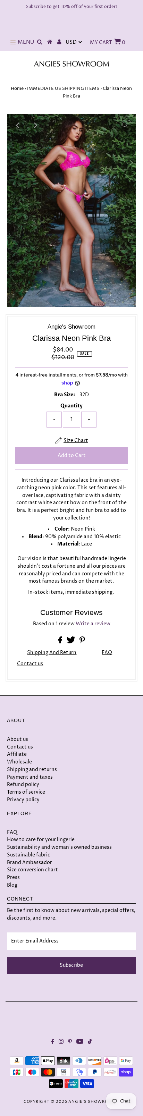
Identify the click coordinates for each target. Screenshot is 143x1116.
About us (17, 739)
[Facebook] (53, 1042)
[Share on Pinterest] (82, 642)
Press (13, 877)
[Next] (35, 125)
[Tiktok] (89, 1042)
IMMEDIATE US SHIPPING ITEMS (63, 88)
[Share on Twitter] (71, 642)
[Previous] (18, 125)
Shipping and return (51, 653)
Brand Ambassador (29, 862)
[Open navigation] (13, 42)
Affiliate (17, 754)
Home (17, 88)
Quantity (71, 406)
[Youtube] (80, 1042)
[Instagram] (61, 1042)
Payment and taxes (30, 777)
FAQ (107, 653)
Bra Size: (64, 395)
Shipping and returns (32, 769)
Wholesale (19, 762)
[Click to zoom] (125, 125)
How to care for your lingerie (41, 839)
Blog (12, 885)
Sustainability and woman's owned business (59, 847)
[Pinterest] (70, 1042)
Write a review (93, 624)
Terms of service (26, 792)
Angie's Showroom (92, 1101)
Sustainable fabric (28, 855)
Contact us (30, 664)
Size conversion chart (32, 869)
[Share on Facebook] (60, 642)
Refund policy (23, 784)
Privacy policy (23, 799)
